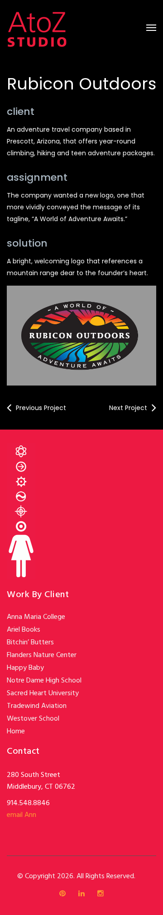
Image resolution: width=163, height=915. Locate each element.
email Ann (21, 815)
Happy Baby (25, 668)
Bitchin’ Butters (30, 642)
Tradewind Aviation (37, 706)
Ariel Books (23, 629)
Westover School (33, 718)
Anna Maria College (36, 617)
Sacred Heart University (43, 693)
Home (16, 731)
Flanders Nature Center (42, 655)
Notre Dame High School (44, 680)
